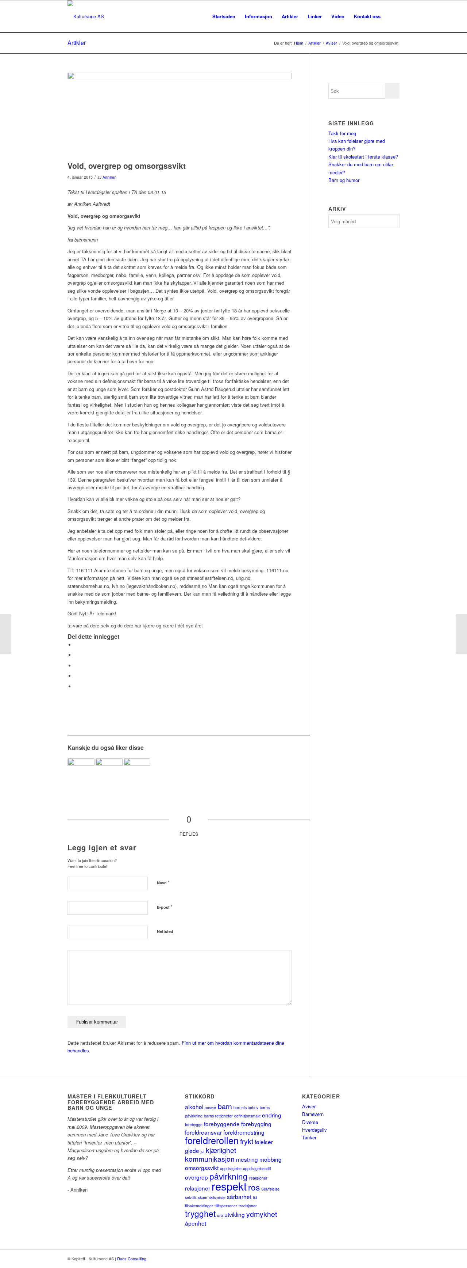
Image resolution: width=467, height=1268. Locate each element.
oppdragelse (231, 1168)
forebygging (256, 1124)
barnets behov (246, 1107)
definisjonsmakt (247, 1116)
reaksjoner (258, 1178)
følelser (264, 1142)
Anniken (109, 177)
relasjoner (197, 1188)
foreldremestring (244, 1132)
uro (220, 1215)
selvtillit (191, 1197)
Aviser (309, 1106)
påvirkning (228, 1176)
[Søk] (392, 16)
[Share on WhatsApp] (76, 665)
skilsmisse (217, 1197)
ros (254, 1187)
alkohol (194, 1106)
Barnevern (313, 1114)
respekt (229, 1185)
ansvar (210, 1107)
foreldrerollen (212, 1140)
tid (255, 1197)
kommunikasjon (210, 1159)
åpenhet (195, 1223)
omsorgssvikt (202, 1167)
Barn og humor (343, 179)
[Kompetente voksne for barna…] (109, 771)
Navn (163, 882)
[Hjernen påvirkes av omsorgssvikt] (137, 771)
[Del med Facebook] (76, 644)
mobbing (270, 1159)
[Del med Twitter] (76, 655)
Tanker (309, 1137)
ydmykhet (261, 1214)
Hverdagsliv (314, 1129)
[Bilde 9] (179, 114)
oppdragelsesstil (257, 1168)
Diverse (310, 1122)
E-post (165, 906)
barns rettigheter (218, 1116)
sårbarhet (239, 1196)
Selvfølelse (270, 1189)
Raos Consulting (131, 1258)
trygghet (200, 1213)
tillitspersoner (226, 1205)
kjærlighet (221, 1150)
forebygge (193, 1124)
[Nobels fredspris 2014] (5, 634)
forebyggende (222, 1124)
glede (192, 1150)
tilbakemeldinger (199, 1205)
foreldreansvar (203, 1132)
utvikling (234, 1214)
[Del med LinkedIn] (76, 675)
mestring (247, 1159)
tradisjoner (248, 1205)
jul (202, 1151)
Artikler (76, 42)
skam (202, 1197)
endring (271, 1115)
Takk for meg (342, 133)
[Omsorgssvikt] (80, 771)
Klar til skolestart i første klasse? (363, 156)
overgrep (196, 1177)
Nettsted (165, 931)
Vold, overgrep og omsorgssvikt (126, 165)
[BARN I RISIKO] (461, 634)
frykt (246, 1141)
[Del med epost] (76, 686)
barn (225, 1106)
